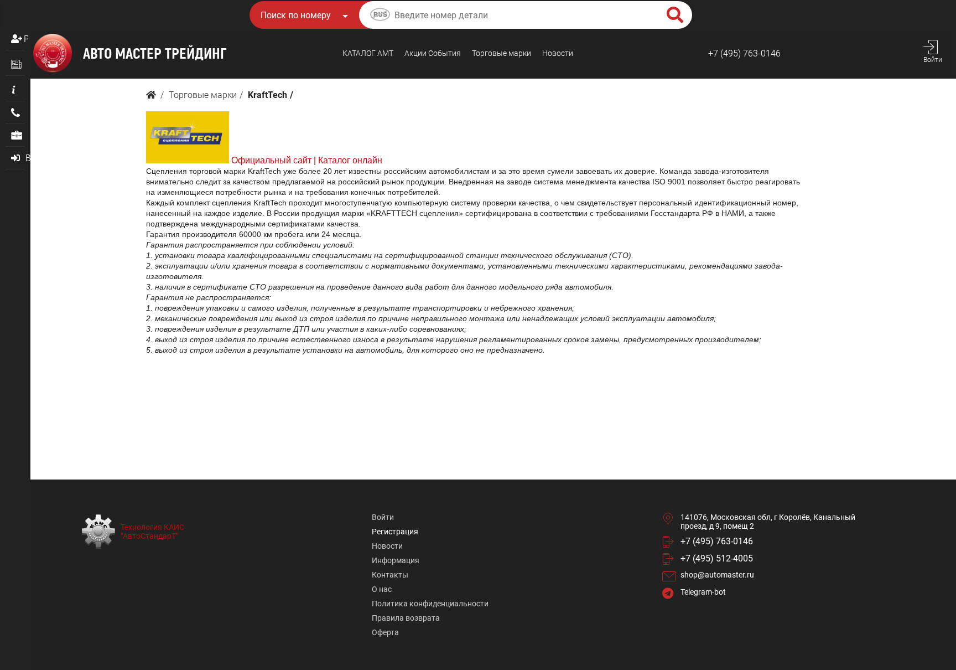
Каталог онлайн (350, 160)
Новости (557, 53)
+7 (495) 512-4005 (716, 558)
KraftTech (267, 95)
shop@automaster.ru (717, 574)
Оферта (385, 632)
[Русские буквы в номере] (380, 16)
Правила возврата (406, 618)
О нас (382, 589)
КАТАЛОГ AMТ (367, 53)
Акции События (432, 53)
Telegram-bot (703, 591)
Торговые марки (501, 53)
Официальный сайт (271, 160)
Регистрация (26, 39)
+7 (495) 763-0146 (744, 53)
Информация (395, 560)
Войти (383, 517)
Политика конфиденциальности (430, 603)
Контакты (390, 574)
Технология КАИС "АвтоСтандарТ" (152, 531)
